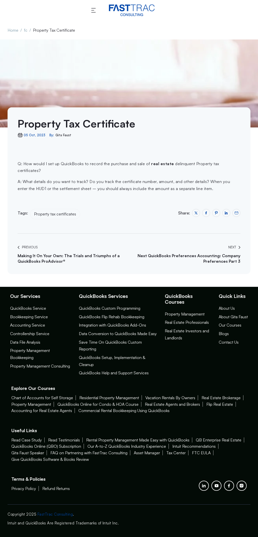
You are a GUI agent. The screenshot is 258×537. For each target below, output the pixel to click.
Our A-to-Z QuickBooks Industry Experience (126, 446)
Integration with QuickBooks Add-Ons (112, 325)
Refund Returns (56, 488)
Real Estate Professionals (187, 322)
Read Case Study (26, 439)
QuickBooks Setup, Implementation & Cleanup (112, 361)
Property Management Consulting (40, 366)
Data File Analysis (25, 342)
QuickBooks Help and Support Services (114, 372)
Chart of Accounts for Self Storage (42, 397)
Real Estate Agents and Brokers (172, 404)
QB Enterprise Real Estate (218, 439)
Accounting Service (27, 325)
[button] (94, 10)
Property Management (185, 314)
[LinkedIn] (204, 486)
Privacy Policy (23, 488)
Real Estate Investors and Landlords (187, 334)
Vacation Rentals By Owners (170, 397)
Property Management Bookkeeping (30, 354)
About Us (227, 308)
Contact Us (229, 342)
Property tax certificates (55, 213)
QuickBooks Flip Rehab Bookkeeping (111, 316)
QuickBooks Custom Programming (109, 308)
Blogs (224, 333)
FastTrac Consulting (55, 514)
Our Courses (230, 325)
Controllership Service (29, 333)
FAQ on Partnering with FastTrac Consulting (88, 452)
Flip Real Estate (219, 404)
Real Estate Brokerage (221, 397)
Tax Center (176, 452)
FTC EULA (201, 452)
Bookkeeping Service (29, 316)
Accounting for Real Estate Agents (41, 410)
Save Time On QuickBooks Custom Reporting (110, 346)
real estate (162, 163)
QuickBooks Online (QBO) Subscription (46, 446)
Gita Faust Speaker (27, 452)
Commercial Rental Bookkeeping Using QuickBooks (124, 410)
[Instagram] (242, 486)
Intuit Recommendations (194, 446)
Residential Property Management (109, 397)
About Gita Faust (233, 316)
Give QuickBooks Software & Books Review (50, 459)
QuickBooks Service (28, 308)
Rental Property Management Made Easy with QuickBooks (137, 439)
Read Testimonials (64, 439)
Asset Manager (147, 452)
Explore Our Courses (33, 388)
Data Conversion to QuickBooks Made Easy (118, 333)
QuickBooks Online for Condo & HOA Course (98, 404)
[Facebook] (229, 486)
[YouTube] (216, 486)
